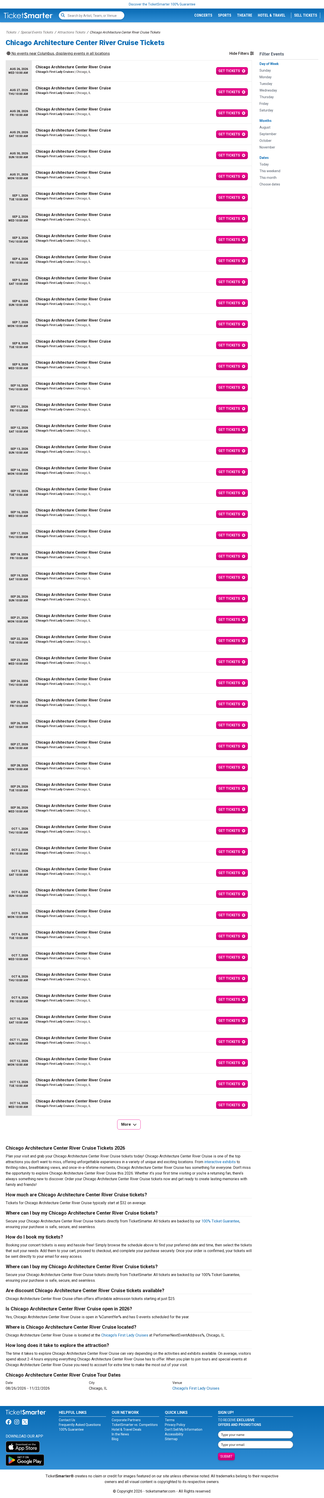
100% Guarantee (71, 1429)
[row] (129, 71)
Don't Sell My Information (183, 1429)
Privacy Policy (175, 1425)
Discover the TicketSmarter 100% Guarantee (162, 4)
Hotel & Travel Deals (126, 1429)
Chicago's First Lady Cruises (124, 1335)
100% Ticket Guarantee (220, 1221)
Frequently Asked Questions (80, 1425)
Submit (226, 1456)
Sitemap (171, 1439)
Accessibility (174, 1434)
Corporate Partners (126, 1420)
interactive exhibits (220, 1162)
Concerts (203, 15)
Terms (170, 1420)
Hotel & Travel (271, 15)
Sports (224, 15)
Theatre (244, 15)
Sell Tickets (305, 15)
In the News (120, 1434)
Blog (115, 1439)
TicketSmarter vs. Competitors (135, 1425)
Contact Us (67, 1420)
